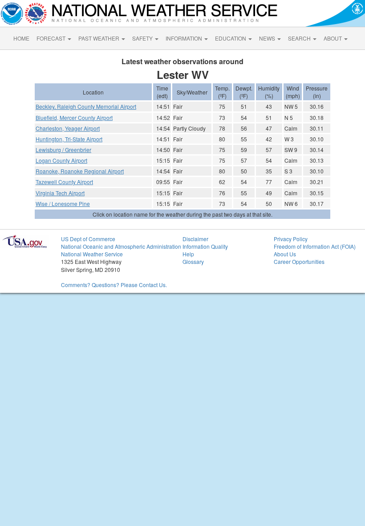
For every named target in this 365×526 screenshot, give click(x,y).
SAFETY (143, 38)
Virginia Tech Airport (60, 193)
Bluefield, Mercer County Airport (74, 117)
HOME (21, 38)
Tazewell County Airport (64, 181)
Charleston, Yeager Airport (68, 128)
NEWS (267, 38)
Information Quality (205, 246)
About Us (285, 254)
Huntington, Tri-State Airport (69, 139)
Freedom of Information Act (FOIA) (315, 246)
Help (188, 254)
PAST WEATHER (99, 38)
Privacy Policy (291, 238)
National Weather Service (92, 254)
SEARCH (300, 38)
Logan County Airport (61, 160)
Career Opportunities (299, 261)
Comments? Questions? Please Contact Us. (114, 284)
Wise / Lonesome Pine (63, 203)
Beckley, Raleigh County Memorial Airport (86, 106)
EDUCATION (231, 38)
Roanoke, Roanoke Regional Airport (80, 171)
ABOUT (333, 38)
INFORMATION (184, 38)
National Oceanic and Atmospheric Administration (121, 246)
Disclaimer (195, 238)
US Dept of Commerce (88, 238)
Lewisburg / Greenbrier (63, 149)
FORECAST (51, 38)
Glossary (193, 261)
